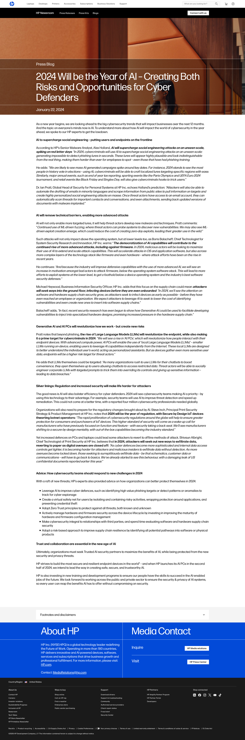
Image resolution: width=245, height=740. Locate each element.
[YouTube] (215, 695)
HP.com (46, 664)
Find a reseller (60, 701)
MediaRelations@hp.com (69, 672)
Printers (55, 4)
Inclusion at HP (15, 708)
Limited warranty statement (144, 729)
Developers (151, 701)
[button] (122, 615)
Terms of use (125, 729)
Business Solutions (106, 4)
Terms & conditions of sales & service (173, 729)
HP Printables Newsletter (19, 722)
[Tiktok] (220, 695)
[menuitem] (30, 3)
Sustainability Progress (18, 705)
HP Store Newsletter (17, 718)
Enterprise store (61, 705)
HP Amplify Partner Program (158, 695)
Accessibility (40, 729)
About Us (13, 690)
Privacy (72, 729)
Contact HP (13, 695)
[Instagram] (204, 695)
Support (123, 4)
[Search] (216, 4)
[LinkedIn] (194, 695)
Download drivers (108, 695)
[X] (209, 695)
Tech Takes (13, 715)
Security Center (107, 715)
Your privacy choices (109, 729)
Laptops (30, 4)
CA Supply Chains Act (57, 729)
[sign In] (233, 3)
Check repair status (109, 708)
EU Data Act (207, 729)
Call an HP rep (60, 698)
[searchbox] (199, 3)
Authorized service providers (112, 705)
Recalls (12, 729)
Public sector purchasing (65, 708)
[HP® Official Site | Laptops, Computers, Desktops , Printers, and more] (12, 3)
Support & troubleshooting (111, 698)
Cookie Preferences (85, 729)
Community (105, 701)
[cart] (226, 3)
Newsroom (13, 712)
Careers (12, 698)
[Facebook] (199, 695)
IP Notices (196, 729)
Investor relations (16, 701)
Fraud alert (105, 712)
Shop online (59, 695)
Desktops (43, 4)
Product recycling (25, 729)
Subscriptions (86, 4)
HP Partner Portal (154, 698)
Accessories (70, 4)
